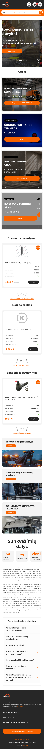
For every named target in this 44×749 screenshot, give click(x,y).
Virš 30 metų (20, 706)
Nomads (25, 745)
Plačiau (14, 53)
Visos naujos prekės (22, 366)
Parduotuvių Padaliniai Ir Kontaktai (22, 731)
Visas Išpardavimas (22, 433)
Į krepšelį (33, 282)
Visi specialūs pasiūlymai (22, 299)
